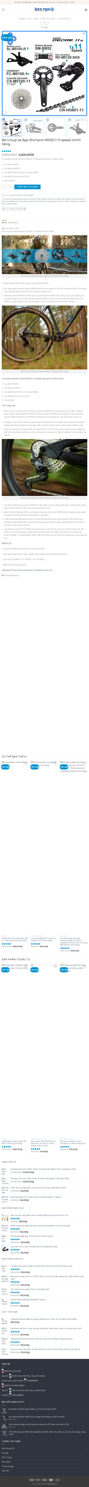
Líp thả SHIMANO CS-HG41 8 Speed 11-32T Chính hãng (43, 939)
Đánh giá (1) (13, 223)
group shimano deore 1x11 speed (31, 201)
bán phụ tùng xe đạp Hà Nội (15, 199)
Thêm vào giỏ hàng (27, 187)
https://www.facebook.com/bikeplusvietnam (32, 570)
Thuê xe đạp (8, 1466)
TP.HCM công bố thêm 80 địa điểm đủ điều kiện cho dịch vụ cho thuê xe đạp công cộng (47, 1433)
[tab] (4, 222)
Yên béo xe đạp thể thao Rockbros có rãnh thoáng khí (72, 1142)
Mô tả (4, 223)
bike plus (44, 199)
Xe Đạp (5, 1453)
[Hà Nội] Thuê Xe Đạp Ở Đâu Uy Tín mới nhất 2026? (32, 1409)
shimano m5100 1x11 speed (67, 201)
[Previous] (6, 73)
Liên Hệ (5, 1471)
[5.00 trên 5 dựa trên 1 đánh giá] (44, 151)
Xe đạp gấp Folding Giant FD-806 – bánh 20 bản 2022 (14, 1142)
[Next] (83, 73)
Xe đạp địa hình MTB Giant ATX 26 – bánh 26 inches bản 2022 (15, 939)
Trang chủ (24, 18)
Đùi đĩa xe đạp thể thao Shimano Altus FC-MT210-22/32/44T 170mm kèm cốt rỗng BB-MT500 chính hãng (73, 941)
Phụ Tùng (6, 1457)
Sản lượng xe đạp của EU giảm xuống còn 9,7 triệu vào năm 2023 (39, 1424)
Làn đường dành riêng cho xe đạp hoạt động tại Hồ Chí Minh (37, 1417)
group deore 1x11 (12, 201)
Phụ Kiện (6, 1462)
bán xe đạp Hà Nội (33, 199)
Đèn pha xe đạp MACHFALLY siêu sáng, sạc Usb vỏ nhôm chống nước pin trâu (43, 1143)
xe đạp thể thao (11, 204)
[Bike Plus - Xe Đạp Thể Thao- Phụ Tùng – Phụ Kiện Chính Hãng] (44, 9)
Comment (12, 1427)
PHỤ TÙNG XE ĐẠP (45, 18)
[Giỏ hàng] (86, 9)
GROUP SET (64, 18)
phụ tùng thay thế (50, 201)
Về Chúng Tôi (8, 1448)
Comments (12, 1419)
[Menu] (3, 9)
